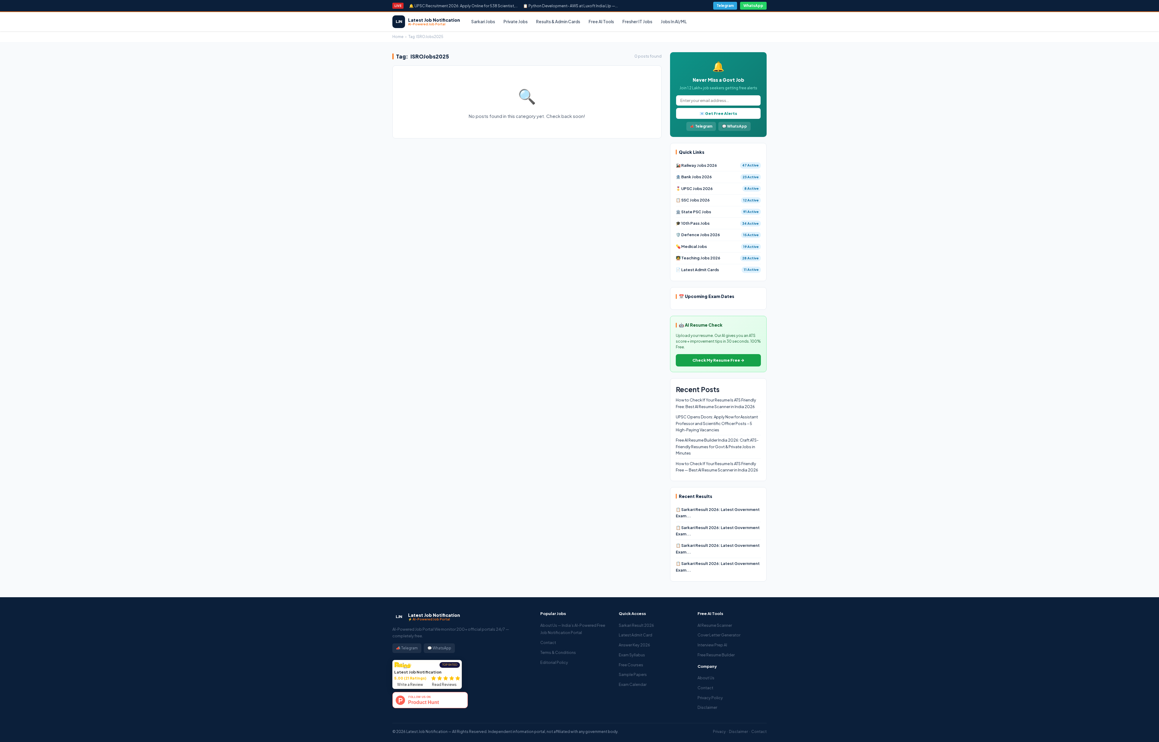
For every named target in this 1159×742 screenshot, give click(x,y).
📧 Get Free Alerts (718, 113)
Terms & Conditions (558, 652)
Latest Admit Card (635, 635)
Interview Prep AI (712, 644)
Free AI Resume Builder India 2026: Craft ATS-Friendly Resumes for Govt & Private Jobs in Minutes (717, 446)
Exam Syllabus (632, 654)
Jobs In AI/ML (674, 21)
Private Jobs (515, 21)
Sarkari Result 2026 (636, 625)
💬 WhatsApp (734, 126)
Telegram (725, 5)
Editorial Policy (554, 662)
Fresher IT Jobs (637, 21)
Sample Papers (633, 674)
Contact (548, 642)
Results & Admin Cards (558, 21)
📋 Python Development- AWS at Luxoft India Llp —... (570, 5)
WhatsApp (753, 5)
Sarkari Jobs (483, 21)
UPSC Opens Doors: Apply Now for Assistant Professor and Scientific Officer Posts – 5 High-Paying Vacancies (717, 423)
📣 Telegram (701, 126)
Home (398, 36)
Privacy (719, 731)
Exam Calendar (633, 684)
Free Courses (631, 664)
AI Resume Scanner (715, 625)
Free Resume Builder (716, 654)
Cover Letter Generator (719, 635)
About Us (706, 677)
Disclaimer (707, 707)
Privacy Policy (710, 697)
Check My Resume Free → (718, 360)
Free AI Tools (601, 21)
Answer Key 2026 (634, 644)
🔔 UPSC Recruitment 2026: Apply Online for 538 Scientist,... (463, 5)
